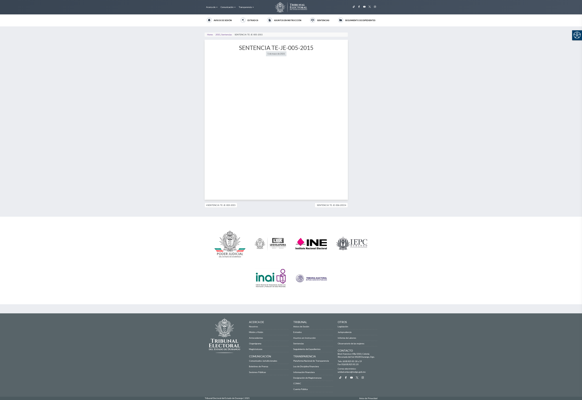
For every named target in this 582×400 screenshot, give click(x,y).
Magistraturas (255, 349)
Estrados (253, 20)
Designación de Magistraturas (307, 377)
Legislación (343, 326)
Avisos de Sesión (223, 20)
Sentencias (323, 20)
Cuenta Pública (300, 389)
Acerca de (211, 7)
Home (210, 34)
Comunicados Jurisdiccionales (263, 360)
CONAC (297, 383)
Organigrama (255, 343)
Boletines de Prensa (258, 366)
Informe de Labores (347, 338)
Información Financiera (304, 372)
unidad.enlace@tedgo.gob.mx (352, 372)
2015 (218, 34)
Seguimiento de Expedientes (360, 20)
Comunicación (227, 7)
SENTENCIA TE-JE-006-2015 (330, 205)
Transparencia (245, 7)
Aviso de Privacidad (368, 398)
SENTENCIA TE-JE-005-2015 (276, 47)
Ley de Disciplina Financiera (306, 366)
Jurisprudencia (344, 332)
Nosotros (253, 326)
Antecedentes (256, 338)
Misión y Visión (256, 332)
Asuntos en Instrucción (287, 20)
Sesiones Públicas (257, 372)
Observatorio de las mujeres (351, 343)
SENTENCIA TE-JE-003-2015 (221, 205)
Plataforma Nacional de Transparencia (311, 360)
